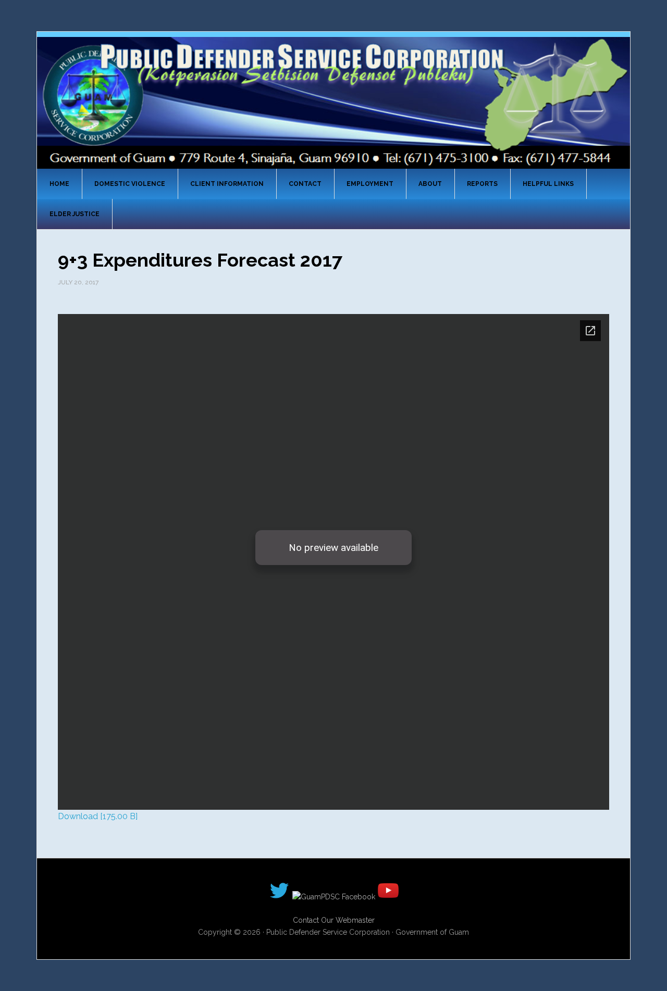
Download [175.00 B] (98, 816)
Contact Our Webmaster (334, 920)
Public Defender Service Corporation (333, 102)
